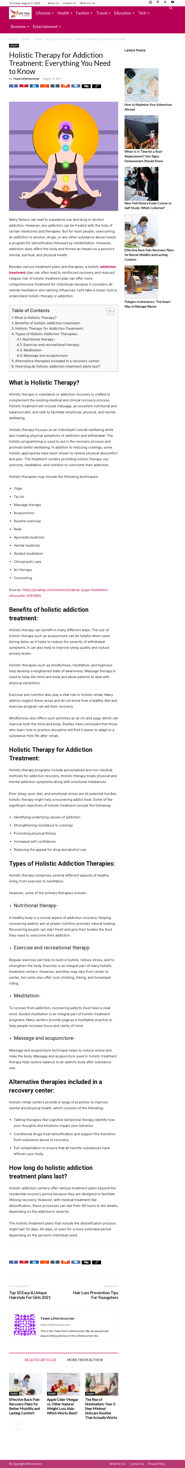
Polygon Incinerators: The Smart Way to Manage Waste (148, 304)
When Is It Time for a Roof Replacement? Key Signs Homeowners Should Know (144, 156)
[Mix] (65, 88)
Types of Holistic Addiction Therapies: (46, 334)
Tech (142, 13)
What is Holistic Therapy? (35, 317)
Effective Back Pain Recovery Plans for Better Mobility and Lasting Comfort (24, 1406)
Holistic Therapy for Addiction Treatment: (49, 328)
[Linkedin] (34, 88)
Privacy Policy (156, 1464)
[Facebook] (13, 88)
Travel (101, 13)
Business (18, 26)
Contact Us (69, 3)
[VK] (75, 88)
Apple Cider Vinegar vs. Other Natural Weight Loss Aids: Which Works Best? (62, 1406)
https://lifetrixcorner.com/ (55, 1324)
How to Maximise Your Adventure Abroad (148, 107)
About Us (53, 3)
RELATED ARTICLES (40, 1360)
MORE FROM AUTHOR (85, 1360)
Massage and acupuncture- (46, 355)
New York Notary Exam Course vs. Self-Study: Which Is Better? (148, 205)
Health (63, 13)
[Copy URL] (96, 88)
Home (13, 39)
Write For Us (87, 3)
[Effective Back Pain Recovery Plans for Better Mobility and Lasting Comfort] (25, 1384)
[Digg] (86, 88)
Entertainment (45, 26)
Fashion (82, 13)
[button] (170, 8)
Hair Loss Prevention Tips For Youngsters (95, 1295)
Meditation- (33, 350)
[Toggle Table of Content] (108, 311)
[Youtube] (172, 3)
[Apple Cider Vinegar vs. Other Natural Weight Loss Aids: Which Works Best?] (63, 1384)
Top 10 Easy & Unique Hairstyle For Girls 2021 (30, 1295)
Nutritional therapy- (39, 339)
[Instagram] (150, 3)
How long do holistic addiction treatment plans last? (57, 366)
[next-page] (19, 1426)
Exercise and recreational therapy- (52, 345)
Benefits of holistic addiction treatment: (48, 323)
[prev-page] (12, 1426)
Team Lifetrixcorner (26, 78)
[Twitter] (165, 3)
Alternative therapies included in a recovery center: (57, 361)
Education (122, 13)
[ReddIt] (44, 88)
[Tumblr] (55, 88)
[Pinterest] (157, 3)
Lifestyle (43, 13)
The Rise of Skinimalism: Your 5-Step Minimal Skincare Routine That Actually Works (101, 1408)
